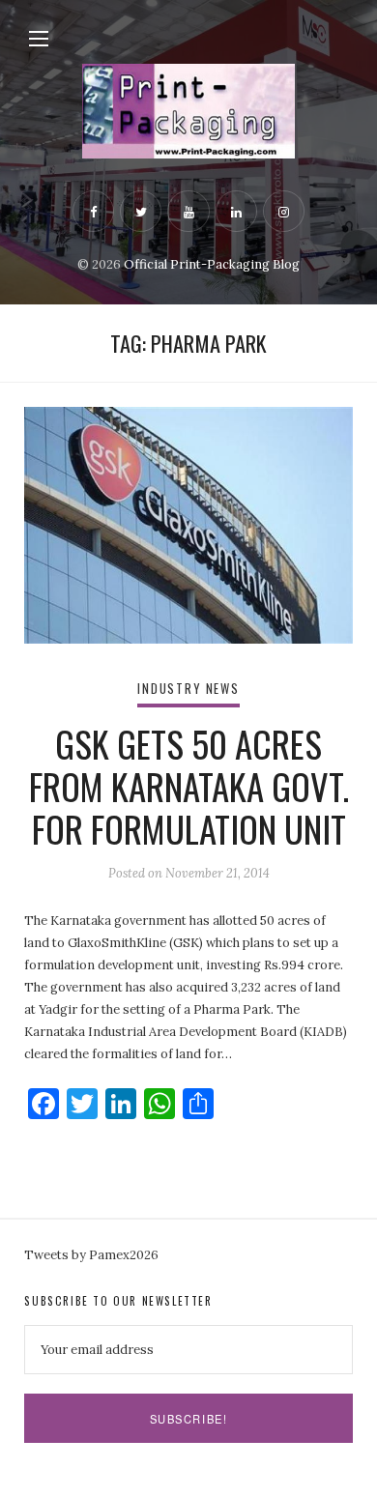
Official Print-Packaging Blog (212, 264)
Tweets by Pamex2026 (91, 1255)
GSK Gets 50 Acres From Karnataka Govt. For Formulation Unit (189, 786)
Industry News (188, 688)
